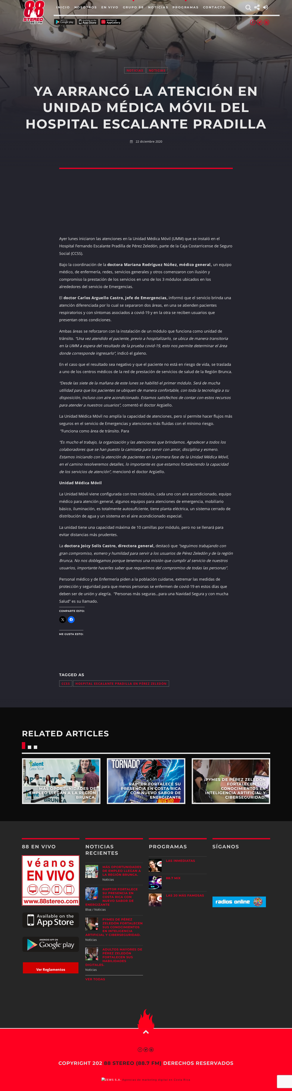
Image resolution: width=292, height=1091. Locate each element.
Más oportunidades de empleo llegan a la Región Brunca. (121, 871)
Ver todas (95, 979)
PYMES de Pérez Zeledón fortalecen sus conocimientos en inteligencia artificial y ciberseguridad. (114, 927)
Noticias (135, 70)
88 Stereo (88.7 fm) (133, 1063)
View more (61, 781)
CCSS (66, 684)
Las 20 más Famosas (185, 895)
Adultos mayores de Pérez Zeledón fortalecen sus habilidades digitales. (113, 957)
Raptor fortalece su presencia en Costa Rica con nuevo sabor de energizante (111, 897)
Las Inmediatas (180, 861)
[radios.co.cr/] (239, 906)
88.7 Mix (173, 878)
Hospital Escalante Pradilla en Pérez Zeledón (121, 684)
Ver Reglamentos (50, 969)
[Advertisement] (146, 40)
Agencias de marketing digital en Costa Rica (156, 1079)
